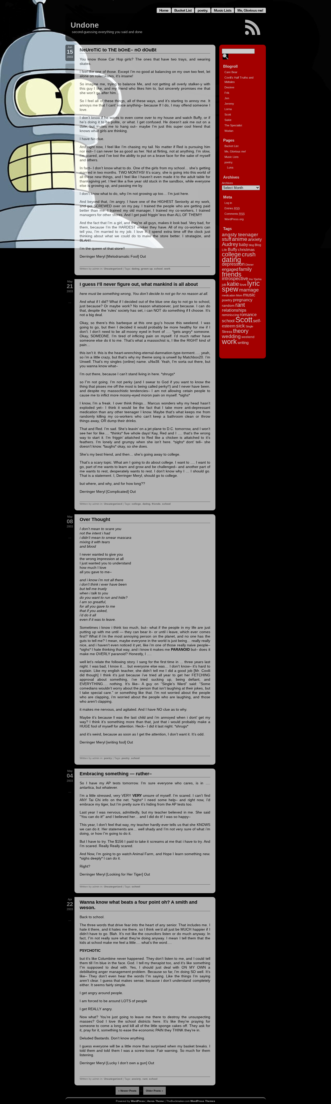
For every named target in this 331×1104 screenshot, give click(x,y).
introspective (235, 278)
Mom (239, 295)
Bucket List (183, 10)
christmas (246, 249)
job (224, 285)
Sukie (227, 119)
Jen (226, 98)
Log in (228, 202)
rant (144, 1078)
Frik (226, 92)
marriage (249, 290)
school (158, 268)
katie (233, 284)
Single (249, 326)
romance (248, 314)
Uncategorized (113, 268)
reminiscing (230, 315)
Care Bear (230, 72)
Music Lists (222, 10)
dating (135, 268)
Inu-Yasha (255, 279)
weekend (248, 337)
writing (243, 342)
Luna (230, 167)
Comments (234, 213)
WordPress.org (234, 219)
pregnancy (242, 299)
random (228, 305)
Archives (227, 183)
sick (240, 325)
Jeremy (229, 103)
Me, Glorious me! (250, 10)
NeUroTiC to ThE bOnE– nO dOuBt (118, 49)
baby (243, 244)
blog (251, 245)
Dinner (249, 264)
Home (163, 10)
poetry (108, 758)
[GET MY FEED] (253, 27)
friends (156, 503)
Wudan (228, 130)
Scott (227, 114)
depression (233, 264)
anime (239, 239)
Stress (227, 331)
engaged (230, 269)
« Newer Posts (127, 1090)
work (167, 268)
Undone (85, 25)
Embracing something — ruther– (116, 773)
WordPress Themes (202, 1101)
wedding (231, 336)
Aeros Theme (155, 1101)
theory (241, 331)
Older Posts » (154, 1090)
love (243, 284)
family (245, 269)
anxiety (136, 1078)
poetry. (203, 10)
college (136, 503)
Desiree (229, 87)
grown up (147, 268)
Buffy (232, 249)
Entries (232, 208)
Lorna (228, 109)
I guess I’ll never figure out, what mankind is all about (139, 284)
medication (228, 295)
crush (248, 254)
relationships (234, 310)
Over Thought (95, 519)
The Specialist (233, 125)
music (249, 294)
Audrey (230, 244)
